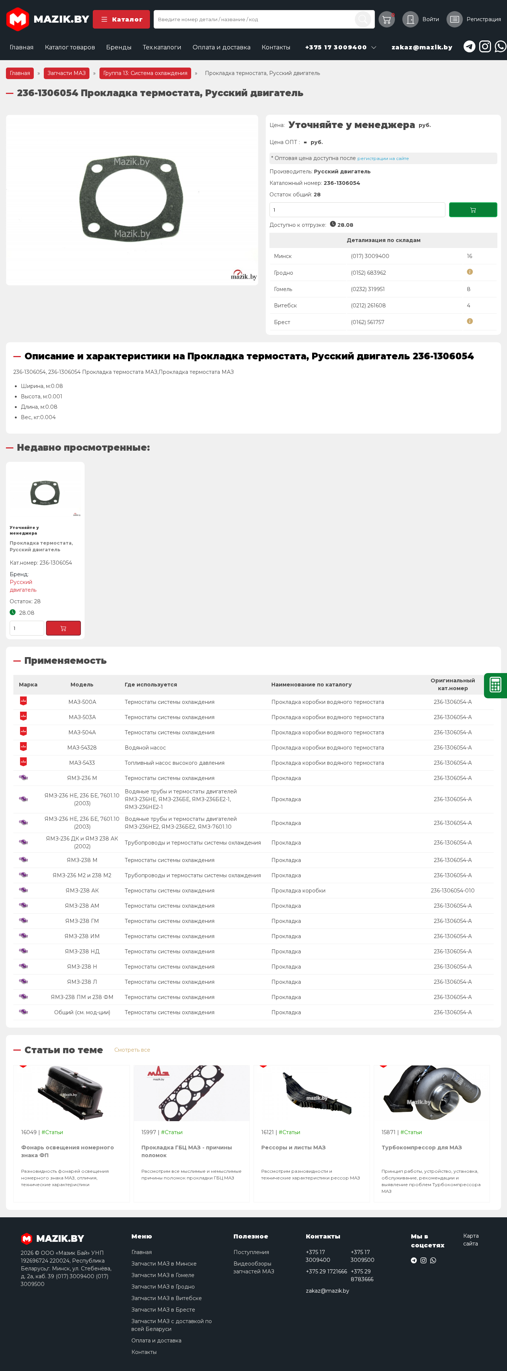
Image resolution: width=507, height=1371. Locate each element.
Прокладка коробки (298, 890)
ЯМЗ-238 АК (82, 890)
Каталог (127, 19)
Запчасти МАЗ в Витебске (166, 1298)
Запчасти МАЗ (67, 73)
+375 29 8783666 (362, 1275)
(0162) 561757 (368, 322)
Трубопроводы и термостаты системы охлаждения (193, 842)
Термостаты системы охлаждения (170, 702)
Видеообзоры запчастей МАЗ (253, 1267)
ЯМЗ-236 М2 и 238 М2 (82, 875)
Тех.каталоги (162, 47)
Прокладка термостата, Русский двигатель (41, 546)
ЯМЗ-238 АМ (82, 905)
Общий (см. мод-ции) (82, 1012)
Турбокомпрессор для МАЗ (422, 1147)
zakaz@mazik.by (327, 1290)
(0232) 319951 (368, 289)
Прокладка (286, 778)
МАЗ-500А (82, 702)
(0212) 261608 (368, 305)
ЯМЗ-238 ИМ (82, 936)
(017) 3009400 (370, 256)
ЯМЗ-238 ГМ (82, 921)
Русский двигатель (342, 171)
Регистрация (484, 19)
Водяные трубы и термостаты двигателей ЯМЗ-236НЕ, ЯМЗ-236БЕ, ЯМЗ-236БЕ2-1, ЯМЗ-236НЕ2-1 (181, 799)
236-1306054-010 (453, 890)
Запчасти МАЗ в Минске (164, 1263)
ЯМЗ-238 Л (82, 982)
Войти (430, 19)
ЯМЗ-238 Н (82, 966)
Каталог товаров (70, 47)
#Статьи (52, 1132)
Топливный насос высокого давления (175, 763)
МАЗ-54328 (82, 747)
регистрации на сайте (383, 158)
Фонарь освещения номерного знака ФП (67, 1151)
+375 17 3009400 (318, 1256)
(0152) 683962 (368, 273)
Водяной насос (145, 747)
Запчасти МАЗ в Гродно (163, 1286)
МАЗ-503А (82, 717)
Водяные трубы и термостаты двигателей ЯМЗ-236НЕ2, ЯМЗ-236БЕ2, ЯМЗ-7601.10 (181, 823)
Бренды (119, 47)
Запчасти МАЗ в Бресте (163, 1309)
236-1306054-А (453, 702)
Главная (22, 47)
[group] (132, 200)
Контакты (276, 47)
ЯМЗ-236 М (82, 778)
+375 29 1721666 (326, 1271)
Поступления (251, 1252)
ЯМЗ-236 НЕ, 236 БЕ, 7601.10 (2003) (82, 799)
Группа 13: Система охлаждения (145, 73)
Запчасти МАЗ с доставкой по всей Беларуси (171, 1325)
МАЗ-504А (82, 732)
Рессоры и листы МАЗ (293, 1147)
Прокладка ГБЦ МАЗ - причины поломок (186, 1151)
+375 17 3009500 (362, 1256)
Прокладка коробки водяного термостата (327, 702)
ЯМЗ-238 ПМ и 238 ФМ (82, 997)
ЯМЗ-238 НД (82, 951)
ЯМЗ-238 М (82, 860)
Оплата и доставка (222, 47)
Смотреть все (132, 1050)
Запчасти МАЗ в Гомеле (162, 1275)
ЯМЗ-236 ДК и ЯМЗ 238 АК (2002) (82, 842)
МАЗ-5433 (82, 763)
